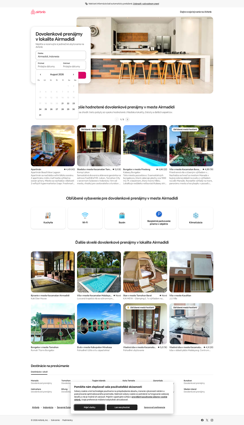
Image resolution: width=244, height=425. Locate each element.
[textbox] (48, 66)
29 (68, 109)
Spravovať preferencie (154, 407)
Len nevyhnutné (122, 407)
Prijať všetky (89, 407)
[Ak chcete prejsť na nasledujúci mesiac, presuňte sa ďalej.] (73, 74)
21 (63, 103)
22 (68, 103)
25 (46, 109)
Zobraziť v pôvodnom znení (146, 3)
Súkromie (55, 420)
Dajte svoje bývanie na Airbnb (196, 11)
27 (57, 109)
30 (73, 109)
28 (62, 109)
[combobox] (61, 56)
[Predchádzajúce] (117, 119)
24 (40, 109)
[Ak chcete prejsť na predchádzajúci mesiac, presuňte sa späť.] (40, 74)
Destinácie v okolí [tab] (39, 372)
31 (40, 115)
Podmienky (67, 420)
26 (51, 109)
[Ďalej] (127, 119)
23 (74, 103)
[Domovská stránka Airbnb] (38, 11)
